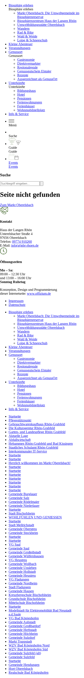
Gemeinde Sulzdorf (22, 637)
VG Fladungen (19, 579)
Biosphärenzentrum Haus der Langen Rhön (46, 21)
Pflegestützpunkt (20, 420)
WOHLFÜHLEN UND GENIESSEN (35, 517)
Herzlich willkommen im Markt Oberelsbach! (39, 463)
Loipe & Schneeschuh (32, 40)
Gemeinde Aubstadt (22, 622)
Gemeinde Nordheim (23, 583)
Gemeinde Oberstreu (23, 529)
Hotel (21, 94)
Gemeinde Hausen (21, 591)
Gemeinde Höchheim (23, 634)
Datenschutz (17, 305)
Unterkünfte (17, 83)
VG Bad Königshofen (24, 618)
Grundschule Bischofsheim (27, 599)
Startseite (15, 416)
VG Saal (14, 544)
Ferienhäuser (26, 106)
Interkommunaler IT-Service (28, 451)
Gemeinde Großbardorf (24, 626)
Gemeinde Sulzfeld (22, 657)
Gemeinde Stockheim (23, 533)
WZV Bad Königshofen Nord (29, 645)
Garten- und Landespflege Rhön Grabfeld (37, 432)
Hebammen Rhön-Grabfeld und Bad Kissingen (41, 443)
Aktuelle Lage (18, 436)
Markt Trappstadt (20, 641)
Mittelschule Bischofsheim (27, 602)
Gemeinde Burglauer (23, 494)
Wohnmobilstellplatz (31, 110)
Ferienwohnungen (29, 102)
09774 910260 (22, 241)
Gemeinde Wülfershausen (26, 556)
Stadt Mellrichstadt (21, 525)
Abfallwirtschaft (20, 440)
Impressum (16, 301)
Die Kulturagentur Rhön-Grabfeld (32, 428)
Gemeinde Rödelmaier (24, 502)
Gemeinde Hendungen (24, 665)
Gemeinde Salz (19, 498)
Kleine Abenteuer (21, 44)
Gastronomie (26, 59)
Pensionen (24, 98)
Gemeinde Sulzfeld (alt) (25, 653)
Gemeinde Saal (19, 548)
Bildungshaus (26, 90)
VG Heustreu (18, 560)
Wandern (23, 28)
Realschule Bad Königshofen (28, 672)
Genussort (15, 52)
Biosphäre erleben (21, 5)
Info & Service (19, 114)
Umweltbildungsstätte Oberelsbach (41, 25)
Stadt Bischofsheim (22, 513)
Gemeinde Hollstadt (22, 571)
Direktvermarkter (28, 63)
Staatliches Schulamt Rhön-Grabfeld (33, 447)
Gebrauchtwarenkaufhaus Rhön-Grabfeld (37, 424)
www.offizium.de (39, 293)
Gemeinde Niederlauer (24, 505)
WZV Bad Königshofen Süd (28, 649)
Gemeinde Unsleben (22, 568)
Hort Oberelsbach (21, 668)
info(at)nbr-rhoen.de (25, 245)
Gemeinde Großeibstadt (25, 552)
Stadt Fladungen (20, 587)
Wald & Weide (27, 36)
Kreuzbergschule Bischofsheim (30, 595)
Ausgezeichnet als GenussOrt (37, 79)
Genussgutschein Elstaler (34, 71)
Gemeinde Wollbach (22, 564)
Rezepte (22, 75)
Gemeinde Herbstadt (23, 630)
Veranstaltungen (19, 48)
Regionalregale (27, 67)
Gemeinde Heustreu (22, 575)
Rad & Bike (25, 32)
